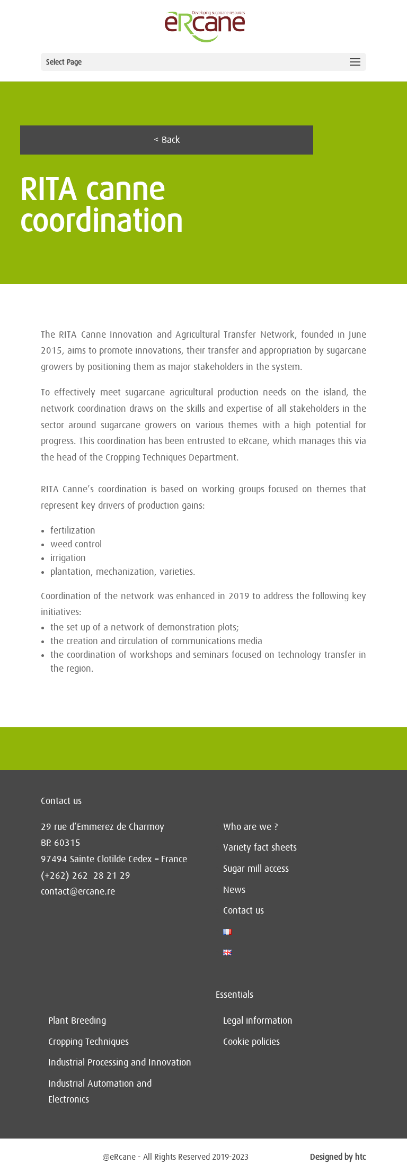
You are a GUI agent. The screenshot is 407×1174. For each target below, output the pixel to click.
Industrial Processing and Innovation (119, 1062)
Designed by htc (338, 1157)
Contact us (243, 910)
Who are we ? (250, 826)
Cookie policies (251, 1041)
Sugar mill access (256, 868)
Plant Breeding (77, 1020)
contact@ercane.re (78, 891)
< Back (167, 139)
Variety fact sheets (260, 847)
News (234, 889)
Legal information (258, 1020)
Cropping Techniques (88, 1041)
